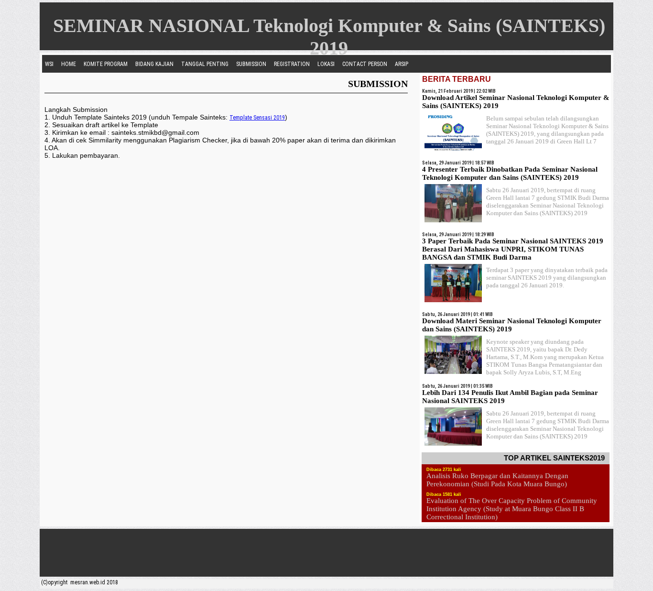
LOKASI (326, 64)
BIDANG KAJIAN (154, 64)
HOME (68, 64)
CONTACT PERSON (364, 64)
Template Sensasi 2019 (257, 117)
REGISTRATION (292, 64)
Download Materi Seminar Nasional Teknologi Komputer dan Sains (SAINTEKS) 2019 (511, 325)
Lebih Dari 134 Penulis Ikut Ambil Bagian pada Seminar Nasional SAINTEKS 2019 (510, 397)
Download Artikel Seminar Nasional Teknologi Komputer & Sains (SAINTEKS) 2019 (515, 101)
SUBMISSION (251, 64)
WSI (49, 64)
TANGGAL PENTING (205, 64)
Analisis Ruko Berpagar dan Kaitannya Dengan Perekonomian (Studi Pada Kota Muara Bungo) (497, 480)
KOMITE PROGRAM (106, 64)
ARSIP (401, 64)
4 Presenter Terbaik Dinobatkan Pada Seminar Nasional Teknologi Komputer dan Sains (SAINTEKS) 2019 (510, 173)
